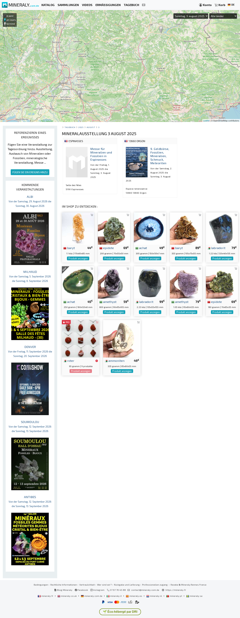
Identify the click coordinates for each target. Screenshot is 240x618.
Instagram (98, 590)
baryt (70, 248)
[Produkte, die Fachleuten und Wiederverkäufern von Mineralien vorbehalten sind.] (96, 360)
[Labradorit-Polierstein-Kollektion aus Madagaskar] (150, 282)
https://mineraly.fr (176, 590)
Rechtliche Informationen (63, 584)
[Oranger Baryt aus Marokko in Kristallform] (78, 228)
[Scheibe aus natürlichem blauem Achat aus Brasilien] (150, 228)
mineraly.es (136, 596)
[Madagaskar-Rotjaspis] (80, 338)
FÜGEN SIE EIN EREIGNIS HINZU (30, 172)
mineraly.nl (156, 596)
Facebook (82, 590)
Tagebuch (69, 127)
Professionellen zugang (155, 584)
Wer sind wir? (104, 584)
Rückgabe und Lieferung (127, 584)
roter (70, 360)
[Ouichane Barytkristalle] (186, 228)
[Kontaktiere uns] (144, 5)
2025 (80, 127)
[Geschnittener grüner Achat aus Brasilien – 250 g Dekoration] (78, 282)
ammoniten (116, 360)
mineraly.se (195, 596)
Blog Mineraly (64, 590)
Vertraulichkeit (87, 584)
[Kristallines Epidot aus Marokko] (114, 228)
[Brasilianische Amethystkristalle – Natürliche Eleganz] (186, 282)
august (91, 127)
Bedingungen (41, 584)
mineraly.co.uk (68, 596)
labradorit (217, 248)
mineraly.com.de (93, 596)
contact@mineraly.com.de (145, 590)
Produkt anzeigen (78, 258)
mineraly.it (116, 596)
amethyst (109, 301)
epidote (108, 248)
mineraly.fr (47, 596)
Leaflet (206, 120)
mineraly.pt (176, 596)
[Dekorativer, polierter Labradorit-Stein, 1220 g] (222, 228)
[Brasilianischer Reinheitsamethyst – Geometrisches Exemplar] (114, 282)
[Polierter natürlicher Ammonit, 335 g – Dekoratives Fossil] (122, 338)
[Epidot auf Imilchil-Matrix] (222, 282)
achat (142, 248)
